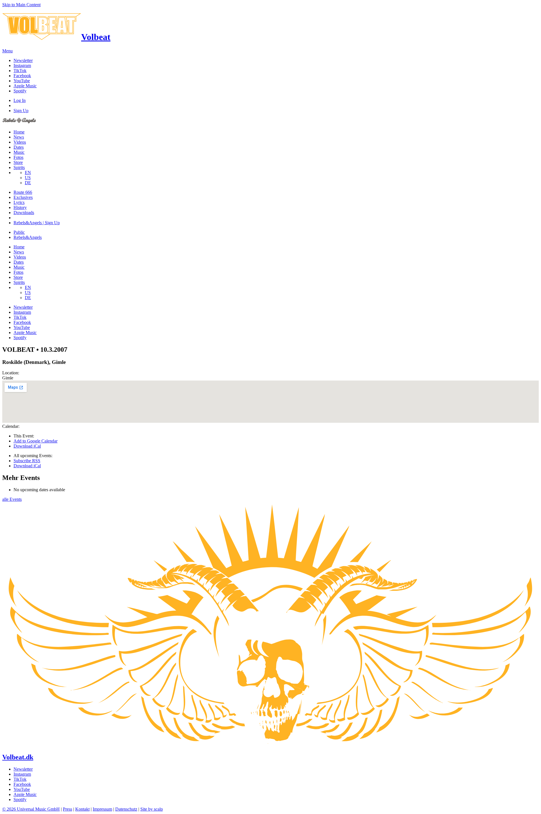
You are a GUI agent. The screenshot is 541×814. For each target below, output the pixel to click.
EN (28, 172)
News (19, 137)
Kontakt (82, 809)
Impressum (102, 809)
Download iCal (27, 446)
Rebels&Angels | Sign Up (37, 222)
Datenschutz (126, 809)
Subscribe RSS (27, 460)
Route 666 (23, 192)
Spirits (19, 167)
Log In (20, 100)
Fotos (18, 157)
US (28, 177)
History (20, 207)
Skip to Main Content (21, 4)
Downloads (24, 212)
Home (19, 132)
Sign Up (21, 110)
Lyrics (19, 202)
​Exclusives (23, 197)
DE (28, 182)
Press (67, 809)
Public (19, 232)
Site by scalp (151, 809)
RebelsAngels (28, 237)
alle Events (12, 499)
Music (19, 152)
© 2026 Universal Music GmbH (31, 809)
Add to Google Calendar (35, 441)
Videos (20, 142)
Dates (19, 147)
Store (18, 162)
